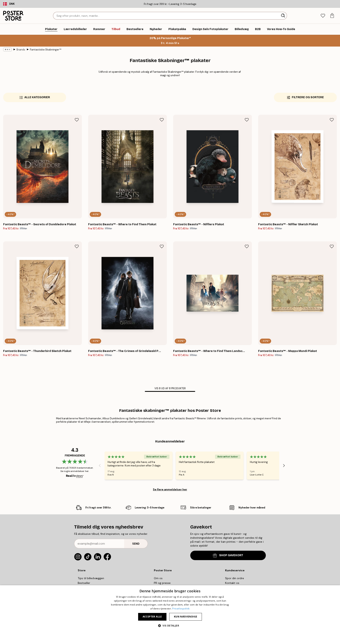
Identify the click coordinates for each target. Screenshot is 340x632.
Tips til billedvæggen (91, 578)
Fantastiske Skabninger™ (45, 49)
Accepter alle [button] (152, 616)
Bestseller (84, 583)
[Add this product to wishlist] (77, 120)
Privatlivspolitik (180, 608)
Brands (21, 49)
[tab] (322, 16)
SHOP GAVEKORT (231, 555)
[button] (170, 625)
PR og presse (162, 583)
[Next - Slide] (284, 466)
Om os (158, 578)
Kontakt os (232, 583)
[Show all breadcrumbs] (7, 49)
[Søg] (283, 16)
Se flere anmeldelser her (170, 489)
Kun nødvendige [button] (185, 616)
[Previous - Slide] (100, 466)
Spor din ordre (234, 578)
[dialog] (170, 608)
